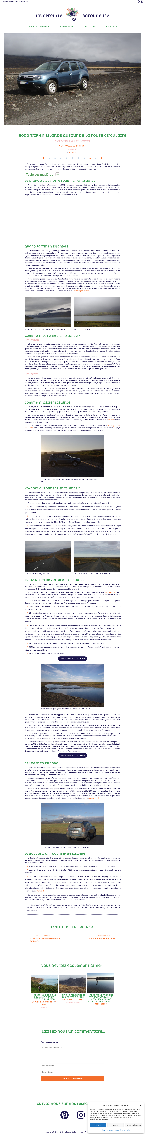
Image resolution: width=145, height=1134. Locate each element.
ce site (111, 419)
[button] (141, 1105)
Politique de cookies (107, 1130)
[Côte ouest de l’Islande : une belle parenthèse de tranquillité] (78, 158)
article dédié (94, 798)
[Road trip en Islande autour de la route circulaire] (90, 158)
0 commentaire (73, 152)
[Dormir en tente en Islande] (95, 158)
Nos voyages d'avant (72, 145)
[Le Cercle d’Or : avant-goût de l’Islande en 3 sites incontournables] (49, 158)
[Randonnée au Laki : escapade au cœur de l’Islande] (60, 158)
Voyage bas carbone (43, 1002)
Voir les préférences (133, 1125)
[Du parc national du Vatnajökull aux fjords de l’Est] (66, 158)
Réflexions (101, 1004)
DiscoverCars (110, 592)
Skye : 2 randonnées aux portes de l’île (73, 996)
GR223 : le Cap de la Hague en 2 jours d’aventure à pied (45, 997)
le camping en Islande (80, 291)
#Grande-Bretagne (72, 1002)
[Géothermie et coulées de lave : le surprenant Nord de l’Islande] (72, 158)
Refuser (115, 1125)
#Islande (72, 149)
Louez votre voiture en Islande (72, 658)
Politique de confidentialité (122, 1130)
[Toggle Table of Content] (56, 174)
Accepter (98, 1125)
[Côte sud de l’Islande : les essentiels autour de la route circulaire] (55, 158)
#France (44, 1007)
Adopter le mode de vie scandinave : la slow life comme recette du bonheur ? (100, 998)
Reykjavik (40, 891)
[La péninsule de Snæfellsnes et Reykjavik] (84, 158)
